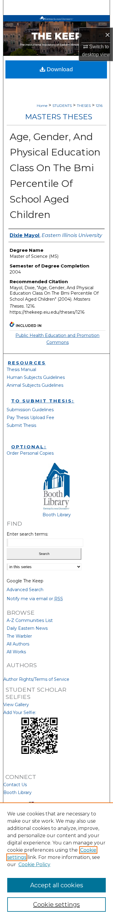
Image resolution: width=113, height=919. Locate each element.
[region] (56, 860)
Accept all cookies (56, 885)
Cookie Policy (34, 864)
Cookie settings (56, 904)
